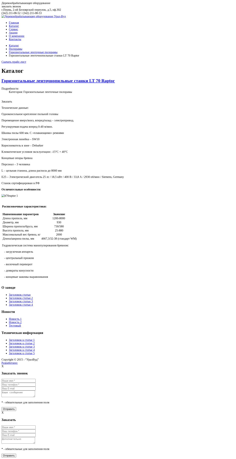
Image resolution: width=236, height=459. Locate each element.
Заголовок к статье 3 (22, 346)
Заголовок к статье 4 (22, 349)
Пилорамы (15, 48)
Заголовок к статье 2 (22, 343)
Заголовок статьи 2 (21, 298)
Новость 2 (15, 322)
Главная (14, 22)
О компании (16, 35)
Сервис (13, 29)
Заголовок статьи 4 (21, 304)
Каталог (14, 26)
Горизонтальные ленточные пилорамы (33, 52)
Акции (13, 32)
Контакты (15, 39)
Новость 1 (15, 318)
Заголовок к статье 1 (22, 340)
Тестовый (15, 325)
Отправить (9, 409)
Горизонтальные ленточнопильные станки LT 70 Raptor (58, 80)
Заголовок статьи (20, 294)
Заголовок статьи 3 (21, 301)
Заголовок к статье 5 (22, 353)
